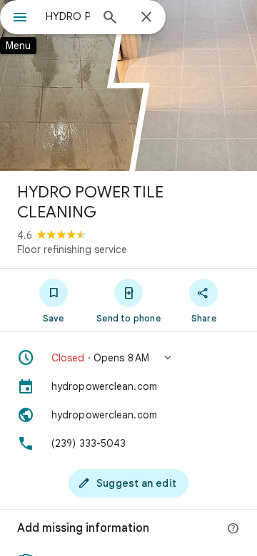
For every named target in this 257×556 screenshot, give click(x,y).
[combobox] (68, 16)
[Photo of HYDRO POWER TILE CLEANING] (128, 85)
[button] (128, 358)
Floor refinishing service (72, 249)
